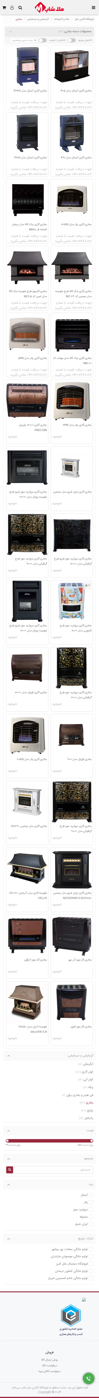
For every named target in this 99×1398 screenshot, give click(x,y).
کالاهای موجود (85, 40)
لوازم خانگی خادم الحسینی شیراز (68, 1278)
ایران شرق (81, 1224)
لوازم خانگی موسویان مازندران (69, 1256)
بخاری (19, 19)
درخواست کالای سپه (49, 1371)
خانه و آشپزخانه (61, 19)
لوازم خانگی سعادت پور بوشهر (70, 1249)
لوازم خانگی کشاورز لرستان (71, 1271)
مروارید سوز (80, 1209)
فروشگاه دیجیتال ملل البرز (72, 1264)
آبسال (84, 1195)
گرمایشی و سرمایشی (38, 19)
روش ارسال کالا (49, 1360)
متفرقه (84, 1217)
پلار (86, 1202)
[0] (4, 7)
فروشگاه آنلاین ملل (84, 19)
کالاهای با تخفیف (57, 40)
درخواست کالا (49, 1365)
